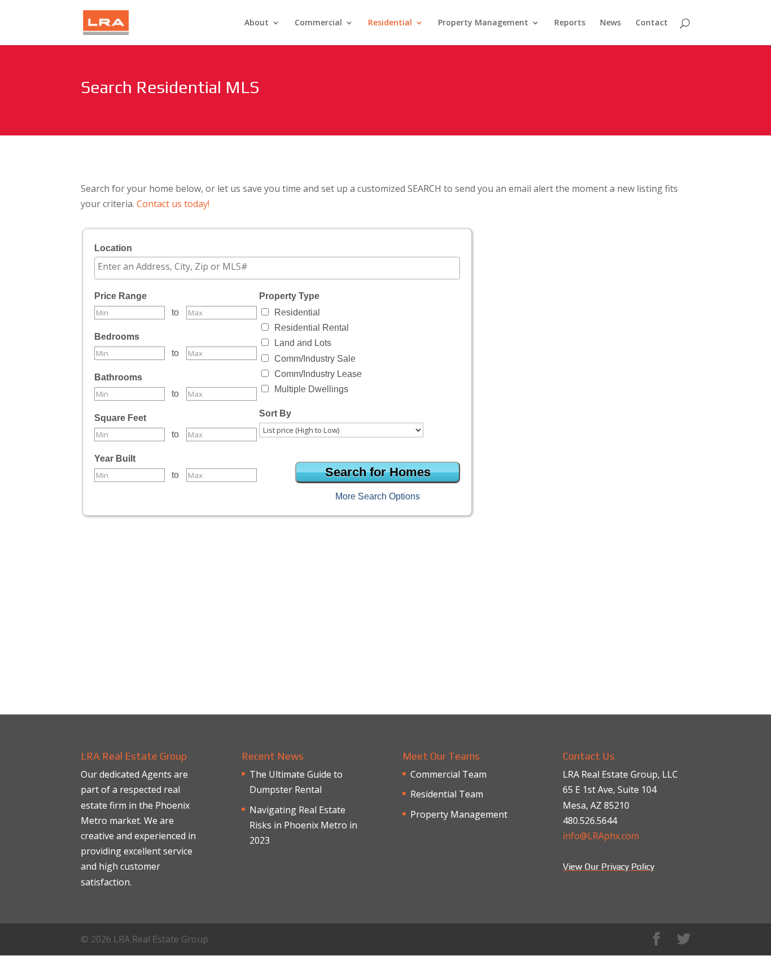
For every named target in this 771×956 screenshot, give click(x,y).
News (610, 23)
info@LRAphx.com (601, 836)
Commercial (318, 23)
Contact (652, 23)
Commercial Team (448, 774)
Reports (569, 23)
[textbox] (280, 266)
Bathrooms (118, 377)
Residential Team (446, 794)
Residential (390, 23)
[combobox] (277, 268)
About (256, 23)
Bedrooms (116, 336)
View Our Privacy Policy (608, 866)
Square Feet (120, 418)
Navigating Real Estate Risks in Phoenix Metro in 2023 (303, 825)
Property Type (289, 296)
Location (113, 248)
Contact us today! (173, 204)
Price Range (120, 296)
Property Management (483, 23)
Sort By (275, 413)
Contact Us (386, 654)
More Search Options (377, 496)
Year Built (114, 458)
